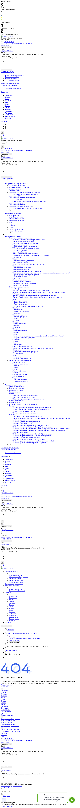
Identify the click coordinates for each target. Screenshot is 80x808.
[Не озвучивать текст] (2, 33)
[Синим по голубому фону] (1, 16)
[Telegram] (5, 126)
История (7, 97)
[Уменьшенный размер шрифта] (2, 3)
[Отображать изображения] (2, 24)
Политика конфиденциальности (11, 786)
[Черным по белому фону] (1, 12)
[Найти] (2, 146)
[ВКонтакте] (5, 125)
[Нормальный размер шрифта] (2, 5)
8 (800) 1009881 (9, 42)
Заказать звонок (6, 47)
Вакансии (8, 100)
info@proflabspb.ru (7, 51)
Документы (8, 113)
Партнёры (8, 118)
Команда (7, 99)
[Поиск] (2, 132)
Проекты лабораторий (9, 85)
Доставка (8, 109)
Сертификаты (9, 114)
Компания (4, 687)
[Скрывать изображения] (2, 26)
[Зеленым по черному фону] (1, 20)
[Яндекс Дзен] (5, 128)
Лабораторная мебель (12, 77)
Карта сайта (5, 787)
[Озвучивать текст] (2, 30)
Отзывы (7, 106)
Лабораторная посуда (12, 78)
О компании (5, 92)
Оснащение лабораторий (13, 89)
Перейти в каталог (7, 806)
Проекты (4, 733)
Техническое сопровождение (10, 731)
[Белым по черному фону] (1, 14)
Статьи (7, 104)
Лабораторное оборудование (14, 75)
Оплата (7, 107)
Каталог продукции (7, 72)
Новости (7, 102)
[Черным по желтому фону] (1, 18)
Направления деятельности (11, 83)
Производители (10, 116)
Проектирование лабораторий (11, 729)
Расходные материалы (12, 80)
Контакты (4, 121)
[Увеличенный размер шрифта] (2, 8)
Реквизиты (8, 111)
